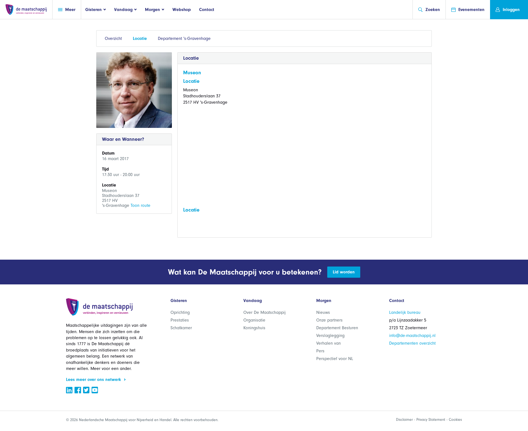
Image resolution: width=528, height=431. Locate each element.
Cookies (455, 419)
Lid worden (344, 272)
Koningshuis (254, 327)
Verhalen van (328, 343)
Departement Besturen (337, 327)
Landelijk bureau (404, 312)
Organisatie (254, 320)
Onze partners (329, 320)
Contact (206, 9)
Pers (320, 350)
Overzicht (113, 38)
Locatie (140, 38)
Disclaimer (404, 419)
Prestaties (179, 320)
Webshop (181, 9)
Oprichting (180, 312)
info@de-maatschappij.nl (412, 335)
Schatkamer (181, 327)
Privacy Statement (430, 419)
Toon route (140, 205)
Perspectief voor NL (334, 358)
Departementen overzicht (412, 343)
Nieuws (323, 312)
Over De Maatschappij (264, 312)
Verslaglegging (330, 335)
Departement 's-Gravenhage (184, 38)
